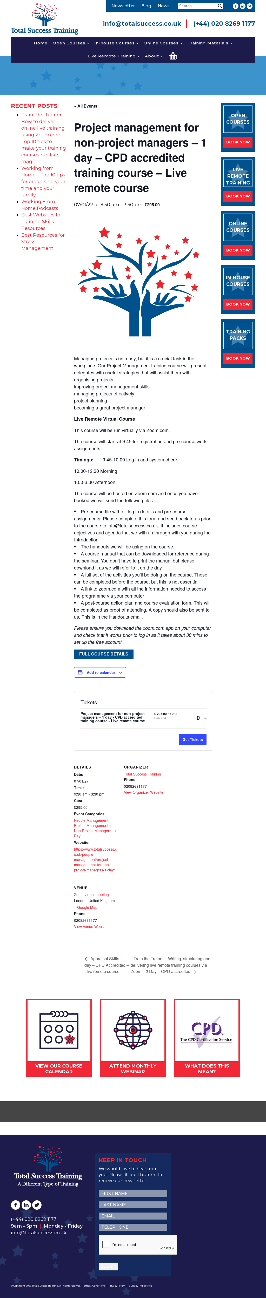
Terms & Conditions (93, 1285)
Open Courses (70, 43)
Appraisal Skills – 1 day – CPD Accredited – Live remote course (106, 965)
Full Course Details (103, 654)
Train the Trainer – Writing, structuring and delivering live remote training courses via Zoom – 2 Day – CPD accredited (170, 965)
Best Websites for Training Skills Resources (41, 221)
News (164, 5)
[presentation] (138, 1245)
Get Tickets (193, 739)
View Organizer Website (143, 792)
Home (41, 43)
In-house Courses (115, 43)
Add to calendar (101, 672)
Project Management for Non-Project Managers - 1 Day (95, 830)
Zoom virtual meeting (91, 894)
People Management (91, 820)
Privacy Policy (117, 1285)
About (152, 56)
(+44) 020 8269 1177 (224, 23)
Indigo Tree (145, 1285)
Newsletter (123, 5)
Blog (146, 5)
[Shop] (173, 55)
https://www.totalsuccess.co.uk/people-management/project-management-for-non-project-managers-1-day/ (95, 859)
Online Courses (162, 43)
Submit (108, 1266)
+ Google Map (85, 907)
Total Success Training (142, 774)
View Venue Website (91, 926)
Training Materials (209, 43)
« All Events (85, 106)
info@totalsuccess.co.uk (142, 23)
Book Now (238, 142)
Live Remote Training (112, 56)
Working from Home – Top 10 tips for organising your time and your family (43, 181)
